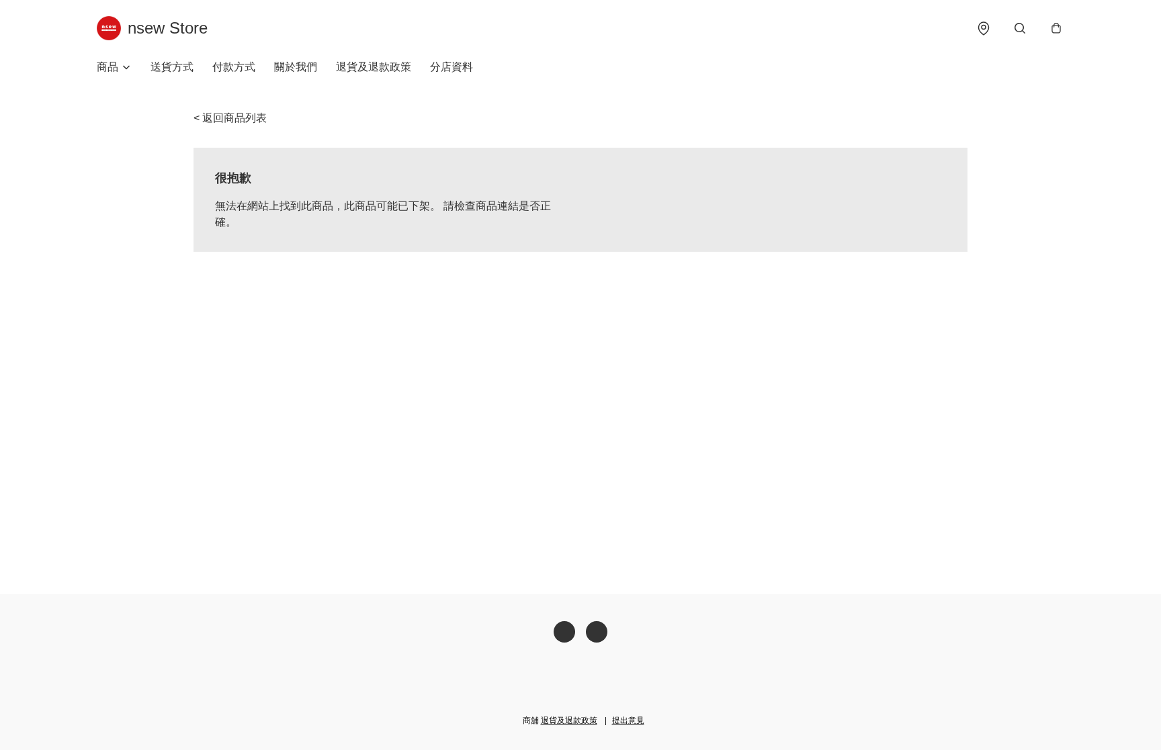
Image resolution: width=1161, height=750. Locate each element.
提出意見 (628, 720)
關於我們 (295, 67)
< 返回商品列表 (230, 118)
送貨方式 (172, 67)
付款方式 (233, 67)
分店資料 (451, 67)
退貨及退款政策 (373, 67)
